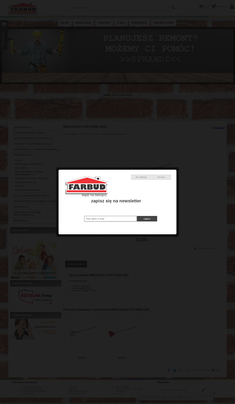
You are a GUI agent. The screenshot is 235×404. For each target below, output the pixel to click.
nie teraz (161, 177)
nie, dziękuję (141, 177)
